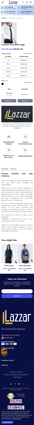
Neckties (4, 18)
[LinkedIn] (11, 384)
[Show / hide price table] (28, 53)
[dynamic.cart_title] (31, 3)
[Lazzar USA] (13, 2)
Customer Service (7, 360)
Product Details (6, 53)
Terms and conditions (16, 372)
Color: (4, 80)
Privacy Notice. (17, 418)
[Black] (2, 84)
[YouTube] (19, 384)
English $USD (8, 338)
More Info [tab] (13, 169)
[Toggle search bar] (23, 3)
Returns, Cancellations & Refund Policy (16, 374)
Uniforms (4, 365)
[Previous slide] (26, 240)
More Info (17, 128)
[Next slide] (31, 240)
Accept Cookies (7, 422)
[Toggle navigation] (2, 2)
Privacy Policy (17, 377)
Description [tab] (4, 169)
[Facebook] (15, 384)
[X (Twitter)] (23, 384)
